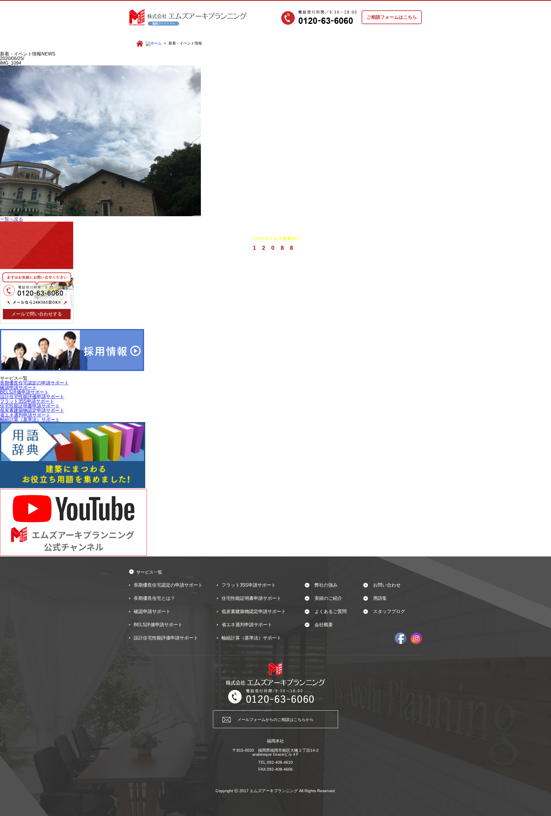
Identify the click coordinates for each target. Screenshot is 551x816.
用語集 (380, 598)
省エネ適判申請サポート (25, 415)
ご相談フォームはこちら (391, 17)
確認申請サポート (18, 387)
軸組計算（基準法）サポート (30, 419)
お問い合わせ (387, 585)
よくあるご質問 (331, 611)
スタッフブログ (389, 611)
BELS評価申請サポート (24, 392)
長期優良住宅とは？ (154, 598)
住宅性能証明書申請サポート (30, 405)
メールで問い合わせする (36, 314)
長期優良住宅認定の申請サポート (34, 382)
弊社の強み (326, 585)
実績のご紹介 (328, 598)
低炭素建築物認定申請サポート (32, 410)
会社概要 (324, 624)
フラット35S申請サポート (27, 401)
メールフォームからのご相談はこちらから (275, 719)
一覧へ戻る (11, 219)
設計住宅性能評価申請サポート (32, 396)
